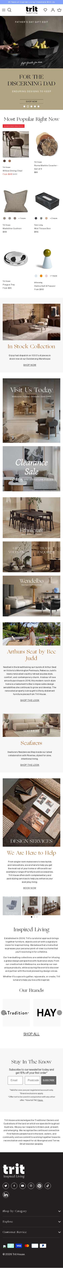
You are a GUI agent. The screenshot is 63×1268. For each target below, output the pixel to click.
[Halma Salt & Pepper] (47, 255)
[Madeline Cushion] (16, 197)
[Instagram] (31, 1186)
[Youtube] (22, 1186)
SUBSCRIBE (49, 1080)
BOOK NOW (29, 888)
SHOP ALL (31, 1034)
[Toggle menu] (3, 10)
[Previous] (3, 1012)
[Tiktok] (48, 1186)
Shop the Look (29, 700)
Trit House (18, 1254)
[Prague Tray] (16, 255)
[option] (31, 2)
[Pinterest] (39, 1186)
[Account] (52, 10)
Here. (40, 1100)
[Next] (59, 1012)
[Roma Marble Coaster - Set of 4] (47, 141)
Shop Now (29, 364)
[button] (24, 106)
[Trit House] (31, 10)
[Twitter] (6, 1186)
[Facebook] (14, 1186)
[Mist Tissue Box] (47, 197)
